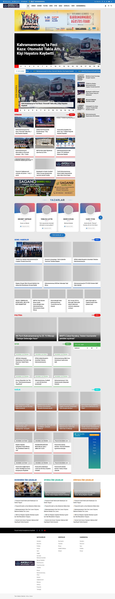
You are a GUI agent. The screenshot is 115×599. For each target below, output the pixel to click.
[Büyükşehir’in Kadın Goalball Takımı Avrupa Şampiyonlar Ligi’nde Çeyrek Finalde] (44, 164)
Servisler (66, 6)
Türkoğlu (39, 566)
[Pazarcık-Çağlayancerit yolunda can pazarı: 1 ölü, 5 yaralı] (24, 164)
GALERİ (8, 1)
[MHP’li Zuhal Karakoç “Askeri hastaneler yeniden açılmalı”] (79, 318)
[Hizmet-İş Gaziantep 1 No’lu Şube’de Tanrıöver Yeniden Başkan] (57, 249)
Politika (45, 6)
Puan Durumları (40, 542)
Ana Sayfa (61, 518)
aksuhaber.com (20, 331)
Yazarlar (60, 521)
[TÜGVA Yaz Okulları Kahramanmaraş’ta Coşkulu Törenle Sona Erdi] (81, 86)
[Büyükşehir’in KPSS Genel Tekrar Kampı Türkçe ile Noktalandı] (81, 94)
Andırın (38, 554)
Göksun (38, 562)
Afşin (38, 552)
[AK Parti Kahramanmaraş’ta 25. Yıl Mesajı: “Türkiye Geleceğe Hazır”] (35, 318)
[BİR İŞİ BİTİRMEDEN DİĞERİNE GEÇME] (81, 102)
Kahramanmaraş (80, 6)
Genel (45, 331)
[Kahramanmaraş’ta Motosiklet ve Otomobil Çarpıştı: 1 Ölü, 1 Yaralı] (24, 143)
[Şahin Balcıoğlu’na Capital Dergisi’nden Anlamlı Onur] (93, 293)
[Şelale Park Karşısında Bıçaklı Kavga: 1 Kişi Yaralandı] (44, 122)
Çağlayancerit (40, 557)
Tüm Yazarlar (56, 235)
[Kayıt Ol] (106, 5)
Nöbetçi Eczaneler (41, 535)
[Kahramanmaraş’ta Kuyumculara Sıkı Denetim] (81, 117)
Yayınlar (39, 545)
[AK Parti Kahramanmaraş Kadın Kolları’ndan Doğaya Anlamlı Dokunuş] (57, 460)
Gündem (33, 6)
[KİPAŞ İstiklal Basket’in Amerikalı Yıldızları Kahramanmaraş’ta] (87, 249)
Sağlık (60, 6)
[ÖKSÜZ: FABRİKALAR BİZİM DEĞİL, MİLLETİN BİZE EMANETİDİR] (22, 293)
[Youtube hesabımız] (109, 1)
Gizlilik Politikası (62, 525)
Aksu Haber (29, 573)
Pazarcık (57, 418)
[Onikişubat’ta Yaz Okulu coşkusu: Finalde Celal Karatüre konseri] (81, 109)
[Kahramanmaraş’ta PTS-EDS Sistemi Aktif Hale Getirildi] (87, 273)
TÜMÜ (71, 114)
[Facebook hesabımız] (102, 1)
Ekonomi (39, 6)
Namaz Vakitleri (41, 537)
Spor (55, 6)
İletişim (60, 528)
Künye (73, 6)
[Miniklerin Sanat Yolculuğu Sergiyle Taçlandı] (81, 80)
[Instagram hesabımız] (106, 1)
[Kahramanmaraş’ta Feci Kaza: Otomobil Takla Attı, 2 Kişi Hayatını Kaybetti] (24, 122)
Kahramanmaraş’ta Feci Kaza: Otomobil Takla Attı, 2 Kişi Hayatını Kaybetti (31, 71)
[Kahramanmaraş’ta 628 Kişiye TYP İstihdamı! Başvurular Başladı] (65, 143)
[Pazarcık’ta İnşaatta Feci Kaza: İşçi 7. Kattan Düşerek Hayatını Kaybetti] (65, 122)
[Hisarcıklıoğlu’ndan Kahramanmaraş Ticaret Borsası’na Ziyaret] (57, 293)
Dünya (51, 6)
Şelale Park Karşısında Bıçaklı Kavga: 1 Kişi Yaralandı (71, 71)
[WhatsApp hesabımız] (111, 1)
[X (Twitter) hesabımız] (104, 1)
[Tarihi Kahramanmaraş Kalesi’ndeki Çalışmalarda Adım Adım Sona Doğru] (65, 164)
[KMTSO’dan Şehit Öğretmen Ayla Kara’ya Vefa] (44, 143)
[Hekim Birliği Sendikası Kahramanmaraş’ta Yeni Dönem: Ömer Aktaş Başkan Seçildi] (87, 460)
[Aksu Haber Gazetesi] (11, 7)
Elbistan (39, 559)
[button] (28, 5)
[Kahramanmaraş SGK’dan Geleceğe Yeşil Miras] (57, 273)
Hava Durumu (40, 540)
